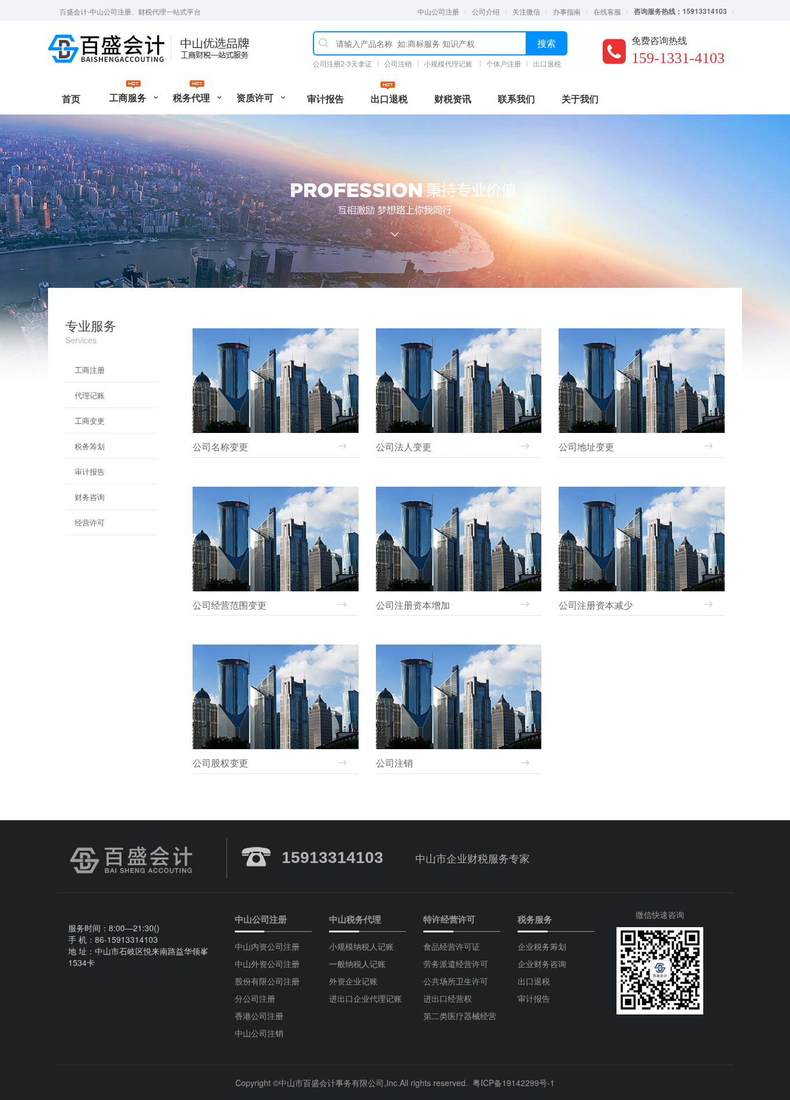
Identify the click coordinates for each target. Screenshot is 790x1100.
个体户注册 (503, 63)
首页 (71, 98)
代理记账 (90, 395)
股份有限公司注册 (267, 981)
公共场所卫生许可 (455, 981)
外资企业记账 (353, 981)
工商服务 (127, 97)
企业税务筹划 (542, 946)
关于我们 (580, 98)
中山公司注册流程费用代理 (107, 49)
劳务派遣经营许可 (455, 963)
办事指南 (567, 11)
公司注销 (398, 63)
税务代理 (191, 97)
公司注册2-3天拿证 (342, 63)
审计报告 (325, 98)
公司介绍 (486, 11)
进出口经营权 (447, 998)
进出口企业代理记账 (365, 998)
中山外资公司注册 (267, 963)
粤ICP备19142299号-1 (513, 1082)
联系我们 (516, 98)
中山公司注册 (438, 11)
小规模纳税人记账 (361, 946)
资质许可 (255, 97)
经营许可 (90, 522)
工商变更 (90, 420)
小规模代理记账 (449, 63)
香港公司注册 (259, 1015)
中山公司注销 (259, 1033)
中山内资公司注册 (267, 946)
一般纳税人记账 (357, 963)
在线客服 (607, 11)
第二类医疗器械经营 (459, 1015)
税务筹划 (90, 445)
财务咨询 (90, 496)
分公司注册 (255, 998)
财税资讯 (452, 98)
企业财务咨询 (542, 963)
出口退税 (547, 63)
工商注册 (90, 369)
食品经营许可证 (451, 946)
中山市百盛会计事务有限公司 (331, 1082)
